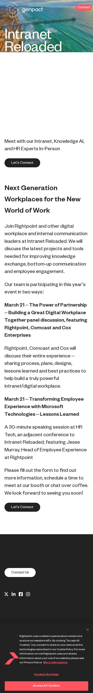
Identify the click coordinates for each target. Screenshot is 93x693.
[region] (46, 658)
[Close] (88, 630)
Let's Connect (22, 162)
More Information (55, 662)
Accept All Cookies (46, 686)
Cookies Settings (46, 674)
